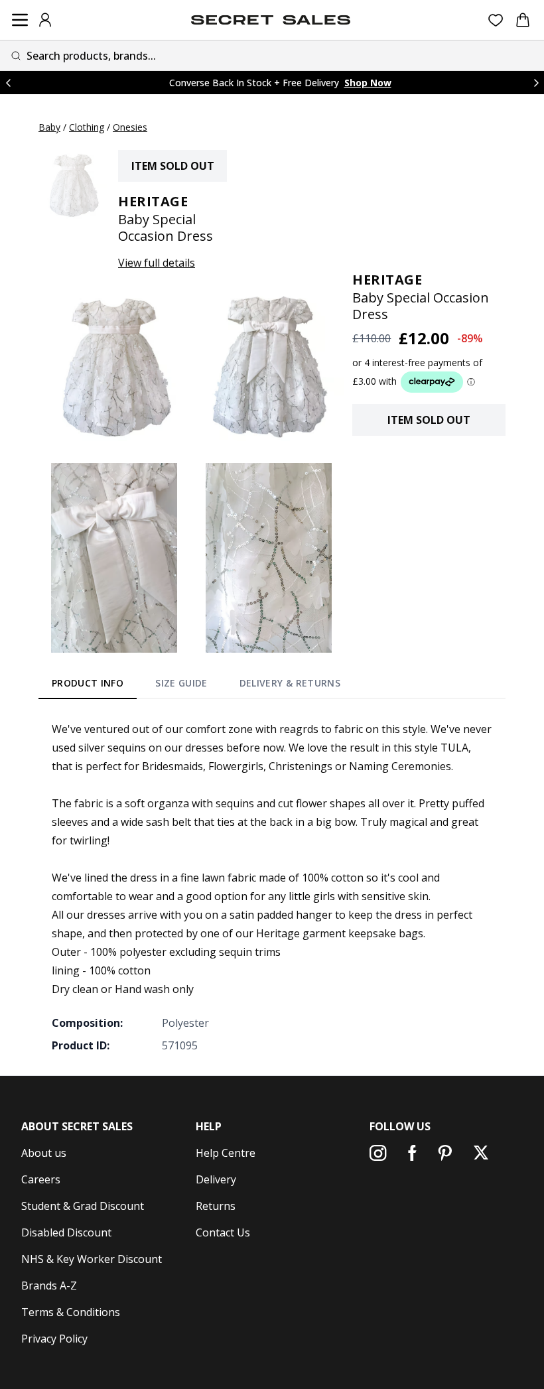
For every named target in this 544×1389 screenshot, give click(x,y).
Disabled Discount (66, 1232)
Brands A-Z (49, 1285)
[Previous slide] (8, 82)
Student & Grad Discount (82, 1206)
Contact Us (223, 1232)
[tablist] (196, 686)
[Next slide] (536, 82)
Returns (216, 1206)
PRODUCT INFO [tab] (87, 683)
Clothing (86, 127)
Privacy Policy (54, 1338)
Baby (49, 127)
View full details (156, 262)
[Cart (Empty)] (523, 20)
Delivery (216, 1179)
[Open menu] (20, 20)
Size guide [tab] (181, 683)
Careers (40, 1179)
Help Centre (225, 1153)
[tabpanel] (272, 887)
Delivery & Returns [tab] (289, 683)
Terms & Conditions (70, 1312)
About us (43, 1153)
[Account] (45, 20)
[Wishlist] (496, 20)
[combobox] (272, 55)
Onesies (130, 127)
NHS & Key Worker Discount (91, 1259)
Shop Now (367, 82)
